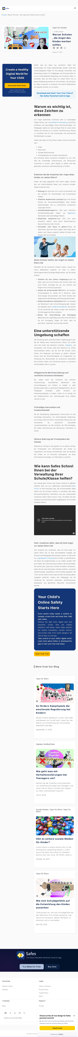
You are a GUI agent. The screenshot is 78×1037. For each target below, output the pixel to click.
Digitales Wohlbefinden (45, 744)
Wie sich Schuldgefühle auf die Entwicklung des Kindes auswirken (53, 904)
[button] (53, 48)
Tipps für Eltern (42, 679)
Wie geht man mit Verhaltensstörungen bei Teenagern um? (51, 775)
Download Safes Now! (17, 85)
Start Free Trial (42, 654)
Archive (4, 15)
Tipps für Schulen (59, 28)
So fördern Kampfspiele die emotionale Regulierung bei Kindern (53, 709)
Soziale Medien (42, 810)
